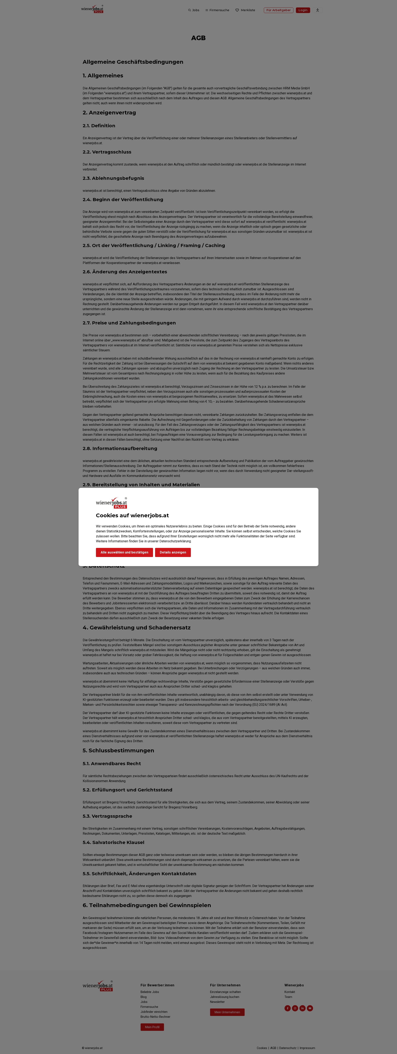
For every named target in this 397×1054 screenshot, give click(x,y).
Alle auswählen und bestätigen (124, 552)
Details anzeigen (173, 552)
